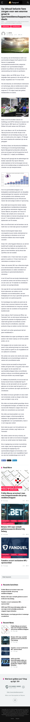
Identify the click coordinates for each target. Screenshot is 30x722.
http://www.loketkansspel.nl (15, 692)
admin (10, 33)
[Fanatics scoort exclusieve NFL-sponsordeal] (15, 548)
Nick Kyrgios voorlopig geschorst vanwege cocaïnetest (15, 615)
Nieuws (17, 718)
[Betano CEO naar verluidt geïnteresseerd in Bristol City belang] (15, 514)
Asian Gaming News (7, 487)
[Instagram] (15, 700)
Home (2, 21)
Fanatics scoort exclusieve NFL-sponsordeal (11, 603)
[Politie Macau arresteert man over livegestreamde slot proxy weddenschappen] (15, 480)
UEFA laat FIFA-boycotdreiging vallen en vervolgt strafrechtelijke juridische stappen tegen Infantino (13, 609)
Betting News (6, 26)
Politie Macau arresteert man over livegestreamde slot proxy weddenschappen (13, 495)
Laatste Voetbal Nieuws (7, 523)
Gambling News (16, 26)
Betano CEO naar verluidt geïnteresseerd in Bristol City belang (13, 529)
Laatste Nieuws (22, 520)
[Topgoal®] (15, 2)
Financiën (4, 489)
